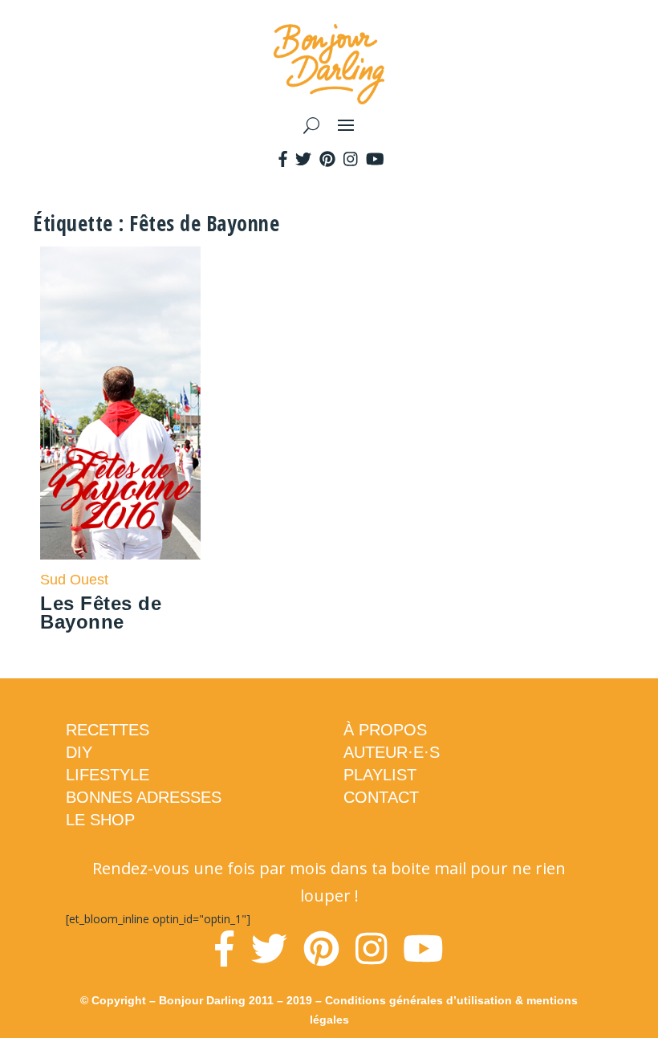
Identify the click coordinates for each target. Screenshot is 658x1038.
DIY (79, 752)
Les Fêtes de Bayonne (100, 612)
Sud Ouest (74, 580)
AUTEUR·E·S (391, 752)
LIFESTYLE (107, 775)
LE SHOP (100, 819)
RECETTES (107, 730)
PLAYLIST (379, 775)
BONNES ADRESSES (143, 797)
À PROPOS (385, 730)
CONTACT (381, 797)
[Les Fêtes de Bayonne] (120, 403)
